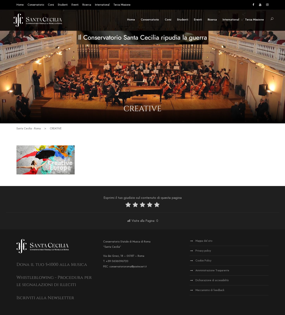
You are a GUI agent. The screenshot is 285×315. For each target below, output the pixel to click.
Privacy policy (203, 251)
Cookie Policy (203, 260)
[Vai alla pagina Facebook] (253, 5)
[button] (272, 19)
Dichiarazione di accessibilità (212, 280)
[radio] (128, 205)
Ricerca (86, 5)
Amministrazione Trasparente (212, 270)
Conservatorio (36, 5)
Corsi (51, 5)
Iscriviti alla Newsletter (45, 298)
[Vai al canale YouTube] (260, 5)
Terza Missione (121, 5)
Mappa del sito (203, 241)
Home (20, 5)
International (102, 5)
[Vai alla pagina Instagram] (267, 5)
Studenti (63, 5)
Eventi (75, 5)
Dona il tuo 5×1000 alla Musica (51, 264)
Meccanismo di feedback (209, 290)
